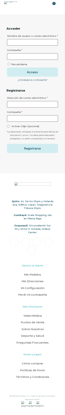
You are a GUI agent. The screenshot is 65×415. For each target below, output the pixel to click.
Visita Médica (32, 315)
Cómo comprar (32, 363)
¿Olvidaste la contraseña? (32, 79)
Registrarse (32, 148)
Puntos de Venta (32, 322)
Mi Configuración (32, 288)
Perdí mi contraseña (32, 294)
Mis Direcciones (32, 281)
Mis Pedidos (32, 274)
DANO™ (37, 399)
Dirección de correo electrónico (32, 97)
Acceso (32, 72)
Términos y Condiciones (32, 377)
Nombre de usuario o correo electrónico (32, 35)
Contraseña (21, 50)
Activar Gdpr (25, 126)
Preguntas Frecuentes (32, 342)
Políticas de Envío (32, 370)
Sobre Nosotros (32, 329)
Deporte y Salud (32, 335)
